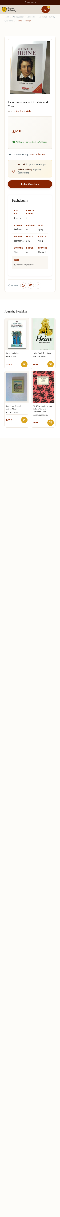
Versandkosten (37, 154)
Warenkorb (48, 7)
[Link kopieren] (38, 286)
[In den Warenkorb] (24, 364)
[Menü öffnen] (54, 9)
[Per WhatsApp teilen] (23, 286)
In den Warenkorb (30, 184)
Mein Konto (31, 2)
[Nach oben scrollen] (53, 1213)
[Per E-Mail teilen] (31, 286)
